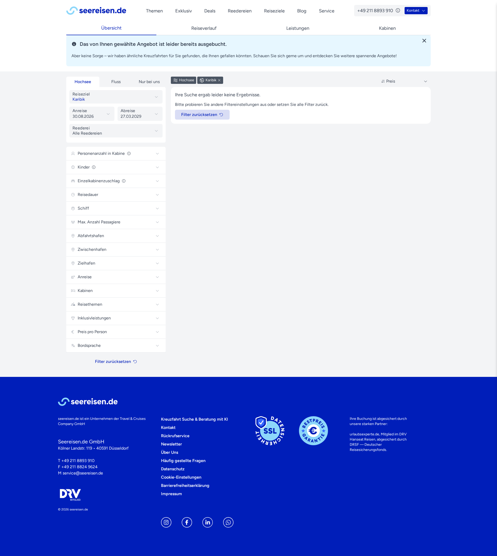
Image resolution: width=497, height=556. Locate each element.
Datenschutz (173, 468)
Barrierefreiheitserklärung (185, 485)
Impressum (171, 493)
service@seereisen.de (83, 473)
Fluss (116, 81)
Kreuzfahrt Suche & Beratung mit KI (194, 419)
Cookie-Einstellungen (181, 477)
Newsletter (171, 444)
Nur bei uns (149, 81)
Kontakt (168, 427)
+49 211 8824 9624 (79, 466)
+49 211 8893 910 (77, 460)
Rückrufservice (175, 435)
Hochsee (83, 81)
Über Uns (169, 452)
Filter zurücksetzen (113, 361)
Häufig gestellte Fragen (183, 460)
